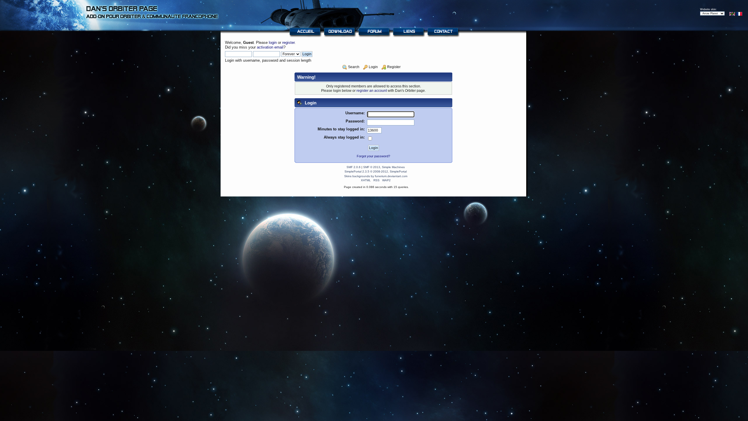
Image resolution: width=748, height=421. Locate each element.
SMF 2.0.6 (354, 167)
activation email (270, 47)
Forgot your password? (373, 156)
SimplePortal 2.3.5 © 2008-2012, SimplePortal (375, 171)
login (273, 42)
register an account (371, 90)
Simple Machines (393, 167)
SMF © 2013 (371, 167)
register (288, 42)
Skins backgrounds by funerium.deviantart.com (375, 176)
